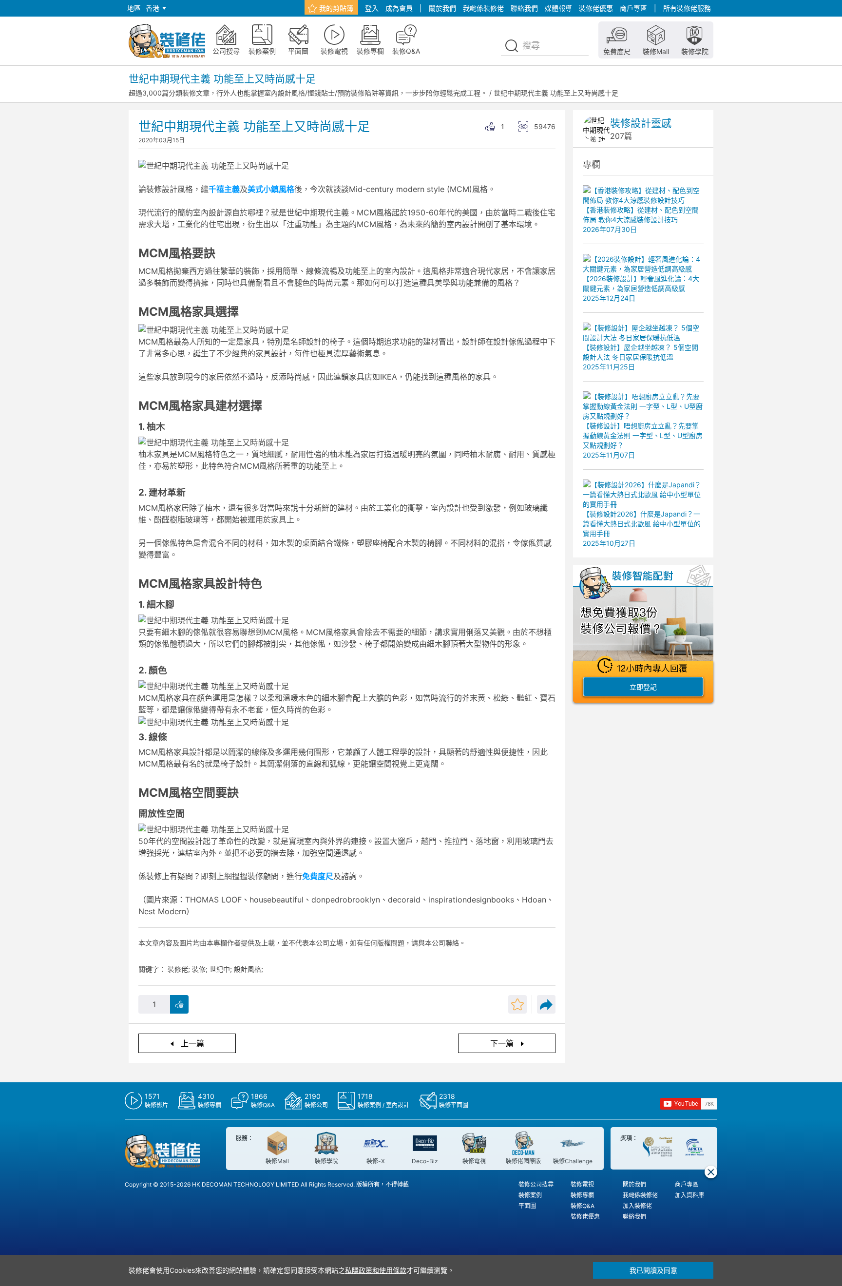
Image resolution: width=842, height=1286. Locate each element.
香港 (152, 8)
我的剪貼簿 (336, 8)
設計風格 (247, 969)
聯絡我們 (524, 8)
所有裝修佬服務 (687, 8)
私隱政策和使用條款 (375, 1270)
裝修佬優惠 (596, 8)
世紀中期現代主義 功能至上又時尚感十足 (556, 93)
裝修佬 (178, 969)
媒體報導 (558, 8)
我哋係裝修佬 (483, 8)
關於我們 (442, 8)
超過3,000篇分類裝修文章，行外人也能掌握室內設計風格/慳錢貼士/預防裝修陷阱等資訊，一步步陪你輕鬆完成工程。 (308, 93)
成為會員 (399, 8)
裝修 (199, 969)
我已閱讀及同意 (653, 1270)
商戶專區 (633, 8)
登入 (372, 8)
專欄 (591, 164)
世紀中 (220, 969)
